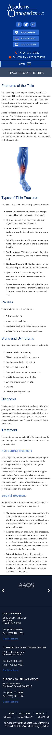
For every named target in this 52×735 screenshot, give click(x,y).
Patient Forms (28, 32)
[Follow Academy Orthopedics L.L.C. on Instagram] (33, 24)
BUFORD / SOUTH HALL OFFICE (20, 679)
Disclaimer (25, 713)
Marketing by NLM (38, 726)
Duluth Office (12, 613)
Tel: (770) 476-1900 (13, 629)
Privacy (40, 713)
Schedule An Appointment (29, 57)
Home (11, 713)
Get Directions (10, 638)
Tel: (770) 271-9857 (13, 692)
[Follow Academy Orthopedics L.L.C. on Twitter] (26, 24)
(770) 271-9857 (29, 52)
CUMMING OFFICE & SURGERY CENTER (24, 647)
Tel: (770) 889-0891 (13, 661)
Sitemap (8, 717)
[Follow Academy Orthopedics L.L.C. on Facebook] (19, 24)
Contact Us (44, 717)
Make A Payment (29, 44)
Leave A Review (24, 717)
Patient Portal (28, 38)
